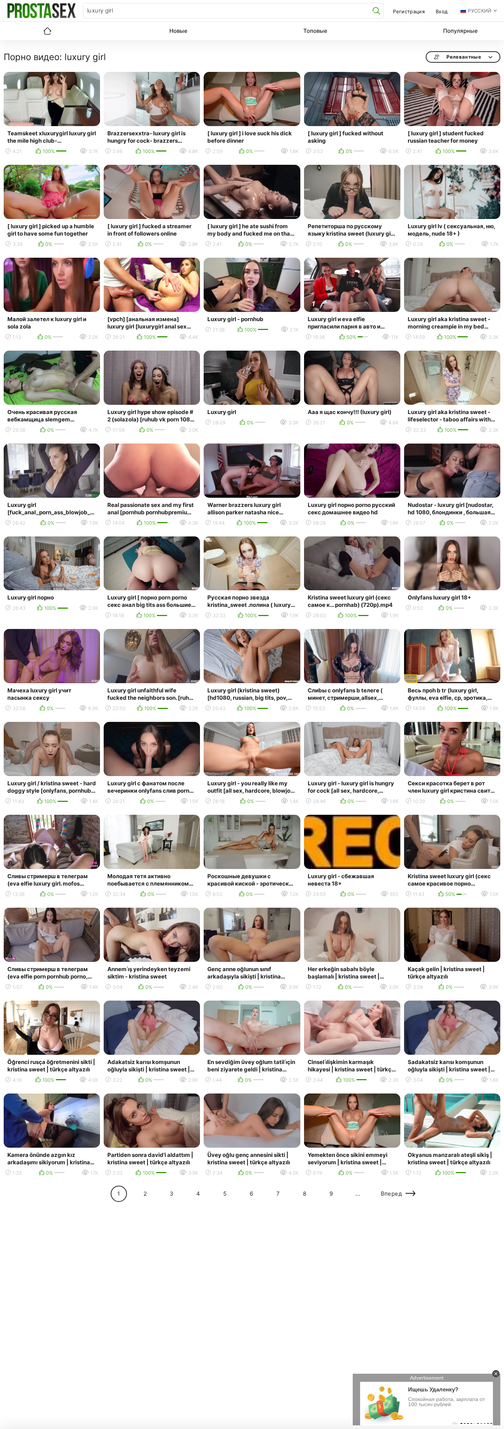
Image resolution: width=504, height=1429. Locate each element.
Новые (178, 30)
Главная (47, 31)
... (357, 1193)
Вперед (391, 1193)
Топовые (315, 30)
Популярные (460, 30)
